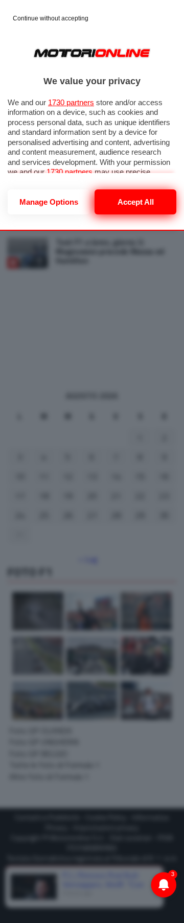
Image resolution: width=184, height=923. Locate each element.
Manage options (48, 202)
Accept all (136, 202)
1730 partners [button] (71, 102)
